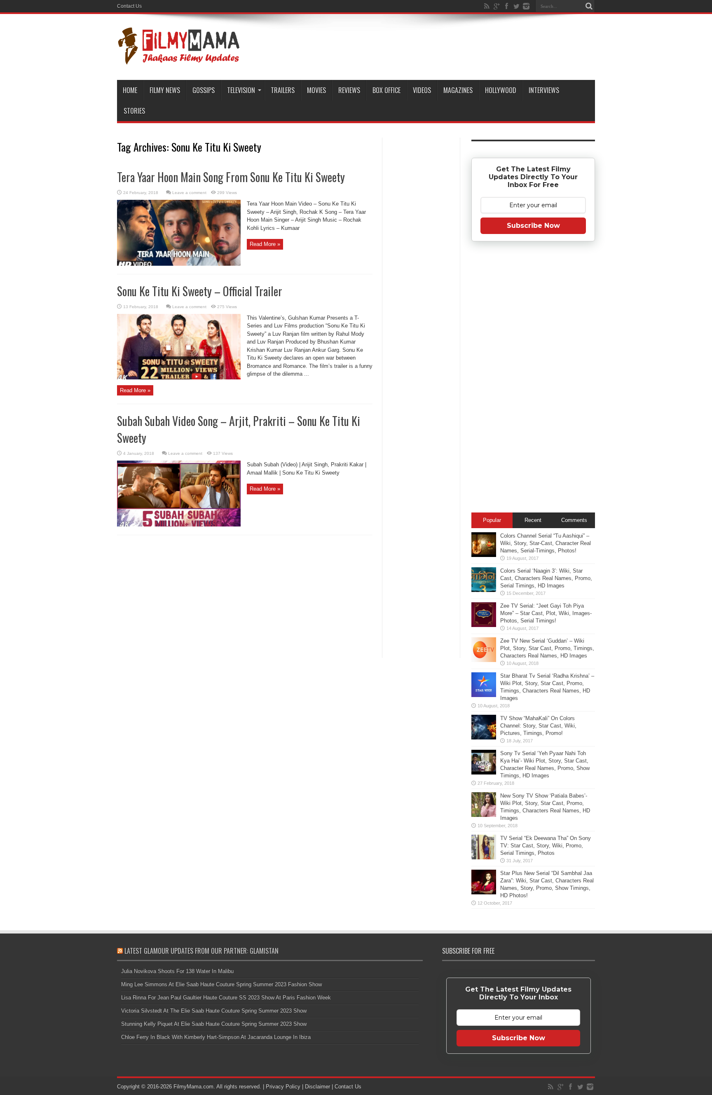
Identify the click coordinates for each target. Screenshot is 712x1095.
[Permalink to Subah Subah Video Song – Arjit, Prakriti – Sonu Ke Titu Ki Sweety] (179, 525)
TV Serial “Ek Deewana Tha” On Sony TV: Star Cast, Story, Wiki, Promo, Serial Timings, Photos (545, 845)
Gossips (203, 90)
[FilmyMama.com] (179, 59)
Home (130, 90)
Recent (533, 520)
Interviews (544, 90)
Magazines (458, 90)
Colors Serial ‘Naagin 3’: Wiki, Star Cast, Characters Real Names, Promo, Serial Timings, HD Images (546, 578)
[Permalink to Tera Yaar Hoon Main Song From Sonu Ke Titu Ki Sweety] (179, 264)
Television (241, 90)
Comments (574, 520)
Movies (316, 90)
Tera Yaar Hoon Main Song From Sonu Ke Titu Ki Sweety (231, 176)
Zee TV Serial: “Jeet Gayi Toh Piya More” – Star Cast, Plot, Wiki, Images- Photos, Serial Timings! (546, 613)
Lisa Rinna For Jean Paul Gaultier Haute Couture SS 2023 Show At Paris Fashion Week (226, 997)
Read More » (265, 244)
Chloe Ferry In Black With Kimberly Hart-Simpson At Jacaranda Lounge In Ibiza (216, 1037)
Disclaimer (317, 1086)
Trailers (283, 90)
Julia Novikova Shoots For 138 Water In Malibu (177, 971)
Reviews (349, 90)
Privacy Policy (283, 1086)
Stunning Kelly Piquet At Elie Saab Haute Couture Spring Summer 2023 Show (214, 1024)
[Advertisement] (421, 269)
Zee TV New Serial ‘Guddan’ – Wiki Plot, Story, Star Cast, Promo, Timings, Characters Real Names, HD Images (547, 648)
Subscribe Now (533, 225)
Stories (134, 111)
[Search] (589, 6)
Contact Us (129, 6)
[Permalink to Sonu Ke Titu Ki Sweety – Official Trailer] (179, 377)
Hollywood (500, 90)
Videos (422, 90)
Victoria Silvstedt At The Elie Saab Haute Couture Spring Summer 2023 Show (214, 1011)
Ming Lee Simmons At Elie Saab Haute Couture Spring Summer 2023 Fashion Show (221, 984)
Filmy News (165, 90)
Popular (492, 520)
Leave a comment (189, 192)
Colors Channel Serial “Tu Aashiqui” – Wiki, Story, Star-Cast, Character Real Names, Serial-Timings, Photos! (545, 543)
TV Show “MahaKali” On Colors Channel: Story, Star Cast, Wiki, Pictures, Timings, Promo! (538, 725)
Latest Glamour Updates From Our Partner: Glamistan (201, 951)
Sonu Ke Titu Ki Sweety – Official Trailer (199, 291)
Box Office (386, 90)
